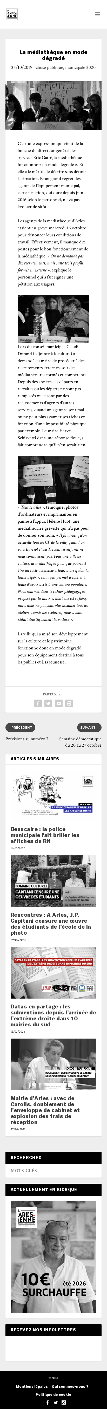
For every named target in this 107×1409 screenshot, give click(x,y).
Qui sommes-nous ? (70, 1386)
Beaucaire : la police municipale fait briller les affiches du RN (45, 835)
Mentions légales (32, 1386)
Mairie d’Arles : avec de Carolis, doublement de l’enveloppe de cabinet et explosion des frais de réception (45, 1110)
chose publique (49, 67)
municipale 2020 (80, 67)
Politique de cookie (53, 1395)
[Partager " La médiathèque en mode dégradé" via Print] (69, 703)
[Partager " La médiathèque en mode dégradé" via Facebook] (38, 703)
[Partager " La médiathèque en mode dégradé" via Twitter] (48, 703)
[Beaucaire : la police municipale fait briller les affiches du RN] (54, 795)
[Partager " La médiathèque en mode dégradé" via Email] (59, 703)
